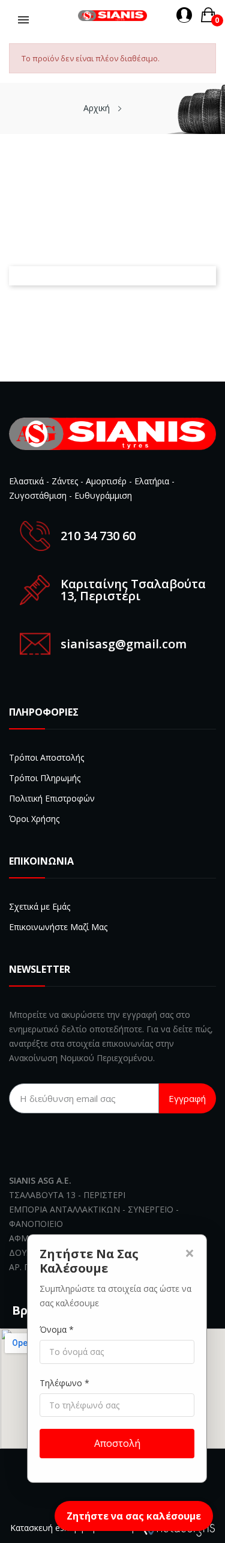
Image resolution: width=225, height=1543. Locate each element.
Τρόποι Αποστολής (46, 757)
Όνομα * (57, 1329)
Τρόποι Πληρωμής (44, 778)
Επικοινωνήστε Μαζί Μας (58, 927)
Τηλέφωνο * (64, 1383)
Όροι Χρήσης (34, 818)
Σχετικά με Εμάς (39, 906)
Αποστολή (117, 1443)
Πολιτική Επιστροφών (52, 798)
